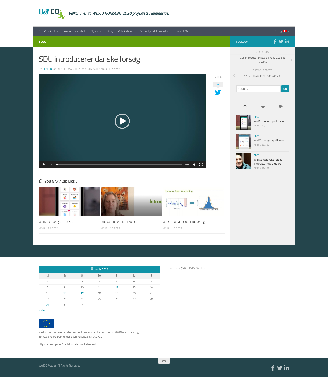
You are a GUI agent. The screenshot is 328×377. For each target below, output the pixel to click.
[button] (122, 121)
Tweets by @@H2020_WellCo (186, 268)
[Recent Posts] (245, 107)
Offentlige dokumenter (154, 31)
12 (116, 287)
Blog (110, 31)
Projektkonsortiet (74, 31)
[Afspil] (44, 164)
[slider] (119, 164)
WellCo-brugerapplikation (269, 140)
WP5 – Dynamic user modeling (184, 222)
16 (64, 293)
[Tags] (280, 107)
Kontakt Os (181, 31)
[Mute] (195, 164)
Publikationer (126, 31)
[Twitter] (281, 41)
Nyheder (96, 31)
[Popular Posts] (262, 107)
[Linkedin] (287, 41)
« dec (42, 310)
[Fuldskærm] (201, 164)
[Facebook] (275, 41)
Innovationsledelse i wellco (119, 222)
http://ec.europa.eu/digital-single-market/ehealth (68, 344)
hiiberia (47, 69)
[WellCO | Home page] (52, 13)
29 (47, 305)
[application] (122, 121)
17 (82, 293)
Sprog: (279, 31)
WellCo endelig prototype (56, 222)
